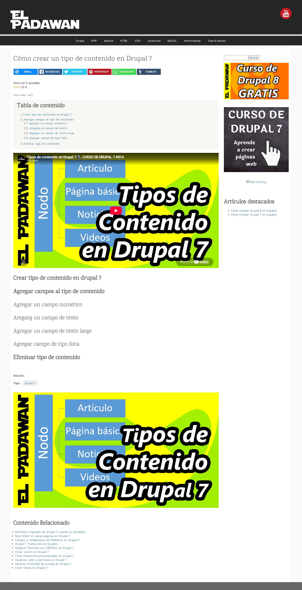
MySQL (172, 40)
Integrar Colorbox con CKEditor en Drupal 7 (44, 547)
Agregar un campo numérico (48, 123)
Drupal (80, 40)
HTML (124, 40)
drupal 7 (30, 383)
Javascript (154, 40)
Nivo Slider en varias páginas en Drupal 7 (42, 535)
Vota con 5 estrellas (26, 82)
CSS (138, 40)
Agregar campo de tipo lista (48, 137)
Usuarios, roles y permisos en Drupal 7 (41, 559)
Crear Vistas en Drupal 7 (31, 567)
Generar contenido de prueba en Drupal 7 (43, 563)
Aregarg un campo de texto (48, 128)
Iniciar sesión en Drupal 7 (32, 551)
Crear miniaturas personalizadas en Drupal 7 (44, 555)
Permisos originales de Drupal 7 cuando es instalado (50, 531)
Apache (108, 40)
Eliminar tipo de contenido (41, 143)
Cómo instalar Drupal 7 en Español (254, 214)
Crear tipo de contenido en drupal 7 (47, 114)
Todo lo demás (217, 40)
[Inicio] (44, 20)
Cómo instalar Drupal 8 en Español (254, 210)
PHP (94, 40)
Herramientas (192, 40)
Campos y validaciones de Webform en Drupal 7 (47, 539)
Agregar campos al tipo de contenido (48, 119)
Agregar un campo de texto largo (51, 133)
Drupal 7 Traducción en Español (36, 543)
